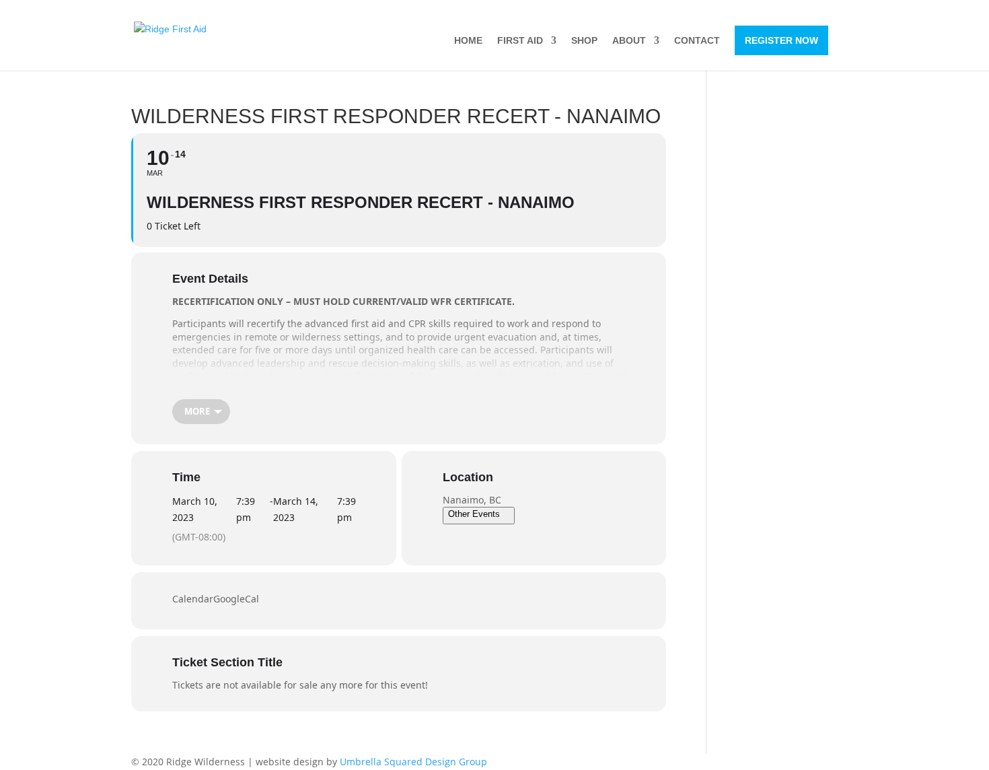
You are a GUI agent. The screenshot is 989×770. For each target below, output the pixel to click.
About (629, 41)
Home (468, 41)
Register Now (781, 40)
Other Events (474, 514)
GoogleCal (236, 598)
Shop (584, 41)
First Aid (520, 41)
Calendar (192, 598)
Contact (697, 41)
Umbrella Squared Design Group (413, 761)
